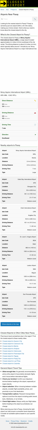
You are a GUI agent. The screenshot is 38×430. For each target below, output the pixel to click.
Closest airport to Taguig (10, 356)
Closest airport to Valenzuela (11, 351)
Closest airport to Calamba (11, 363)
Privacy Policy (15, 421)
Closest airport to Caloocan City (12, 344)
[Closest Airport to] (19, 3)
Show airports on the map (10, 324)
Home (2, 9)
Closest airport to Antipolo (10, 348)
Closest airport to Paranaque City (13, 353)
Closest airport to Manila (10, 346)
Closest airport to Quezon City (12, 341)
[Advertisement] (19, 70)
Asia (7, 9)
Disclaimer (24, 421)
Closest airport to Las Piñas (11, 361)
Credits (30, 421)
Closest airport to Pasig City (11, 358)
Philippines (14, 9)
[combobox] (16, 19)
